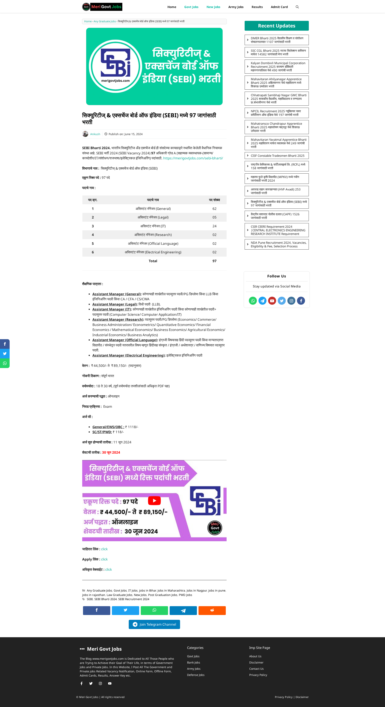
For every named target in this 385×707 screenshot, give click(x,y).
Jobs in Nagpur (197, 590)
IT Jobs (133, 590)
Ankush (95, 134)
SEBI (90, 599)
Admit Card (279, 7)
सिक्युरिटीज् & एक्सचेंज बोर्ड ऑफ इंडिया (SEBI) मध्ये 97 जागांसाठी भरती (279, 203)
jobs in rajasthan (93, 595)
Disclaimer (256, 662)
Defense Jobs (196, 675)
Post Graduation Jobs (162, 595)
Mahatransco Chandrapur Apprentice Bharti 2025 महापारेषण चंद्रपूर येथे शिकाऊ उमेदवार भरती (276, 127)
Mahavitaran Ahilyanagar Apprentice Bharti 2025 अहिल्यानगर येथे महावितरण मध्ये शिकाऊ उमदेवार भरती (276, 82)
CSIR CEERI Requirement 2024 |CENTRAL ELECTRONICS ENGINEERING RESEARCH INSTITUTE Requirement (278, 230)
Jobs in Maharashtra (171, 590)
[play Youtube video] (154, 500)
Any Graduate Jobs (105, 21)
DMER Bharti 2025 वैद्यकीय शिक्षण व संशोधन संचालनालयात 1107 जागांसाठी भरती (277, 40)
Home (171, 7)
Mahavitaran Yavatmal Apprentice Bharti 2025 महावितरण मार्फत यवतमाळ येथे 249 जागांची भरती (279, 143)
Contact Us (256, 669)
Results (257, 7)
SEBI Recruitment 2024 (133, 599)
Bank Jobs (193, 662)
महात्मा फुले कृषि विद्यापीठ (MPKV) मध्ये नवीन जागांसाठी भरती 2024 (275, 178)
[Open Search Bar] (297, 7)
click (104, 549)
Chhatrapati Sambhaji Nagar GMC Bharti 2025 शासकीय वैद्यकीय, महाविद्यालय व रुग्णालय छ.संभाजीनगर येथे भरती (279, 98)
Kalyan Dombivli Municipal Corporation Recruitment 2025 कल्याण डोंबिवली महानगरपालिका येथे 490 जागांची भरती (278, 66)
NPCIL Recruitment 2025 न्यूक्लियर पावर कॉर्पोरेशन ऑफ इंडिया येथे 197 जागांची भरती (276, 113)
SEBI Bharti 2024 (105, 599)
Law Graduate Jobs (119, 595)
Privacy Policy (258, 675)
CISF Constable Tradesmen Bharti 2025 (278, 156)
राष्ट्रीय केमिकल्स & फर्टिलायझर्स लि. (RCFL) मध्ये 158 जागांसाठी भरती (278, 166)
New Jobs (213, 7)
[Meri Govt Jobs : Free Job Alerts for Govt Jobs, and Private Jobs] (102, 7)
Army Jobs (236, 7)
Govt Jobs (191, 7)
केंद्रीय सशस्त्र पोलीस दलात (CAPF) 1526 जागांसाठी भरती (275, 216)
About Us (255, 656)
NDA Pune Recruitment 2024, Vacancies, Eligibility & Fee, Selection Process (279, 244)
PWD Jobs (185, 595)
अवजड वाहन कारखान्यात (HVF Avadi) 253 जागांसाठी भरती (276, 191)
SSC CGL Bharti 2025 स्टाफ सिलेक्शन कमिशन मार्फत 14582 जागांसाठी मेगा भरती (278, 52)
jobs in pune (216, 590)
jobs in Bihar (147, 590)
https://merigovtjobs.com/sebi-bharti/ (193, 158)
